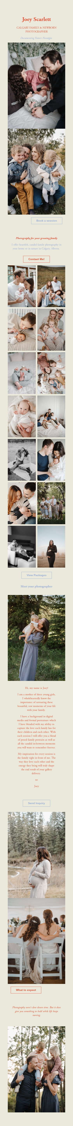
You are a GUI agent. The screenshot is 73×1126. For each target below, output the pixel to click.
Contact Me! (36, 259)
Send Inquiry (36, 803)
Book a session (46, 220)
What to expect (26, 989)
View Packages (37, 575)
